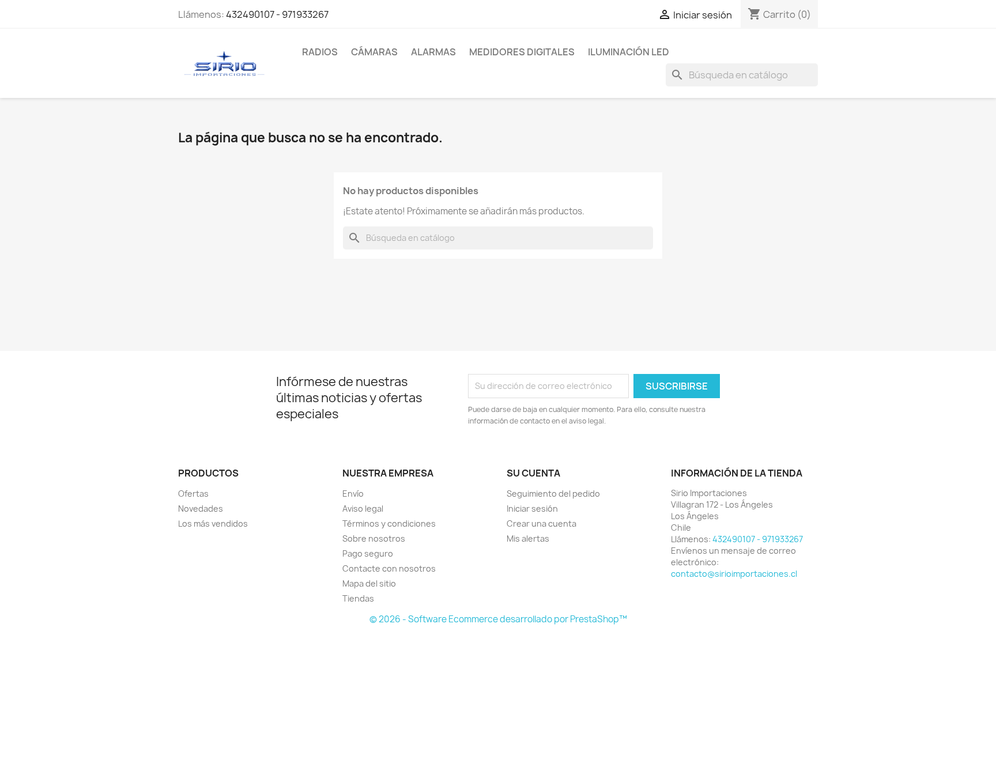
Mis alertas (528, 538)
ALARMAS (433, 52)
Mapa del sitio (369, 583)
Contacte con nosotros (389, 568)
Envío (353, 493)
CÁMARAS (374, 52)
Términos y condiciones (389, 523)
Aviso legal (362, 508)
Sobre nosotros (373, 538)
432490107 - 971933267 (277, 14)
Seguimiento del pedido (553, 493)
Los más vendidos (213, 523)
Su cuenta (533, 473)
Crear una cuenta (541, 523)
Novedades (200, 508)
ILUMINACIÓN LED (628, 52)
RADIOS (320, 52)
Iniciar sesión (532, 508)
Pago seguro (367, 553)
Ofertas (193, 493)
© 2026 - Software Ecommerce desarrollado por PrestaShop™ (498, 619)
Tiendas (358, 598)
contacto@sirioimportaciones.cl (734, 573)
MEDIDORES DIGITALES (522, 52)
